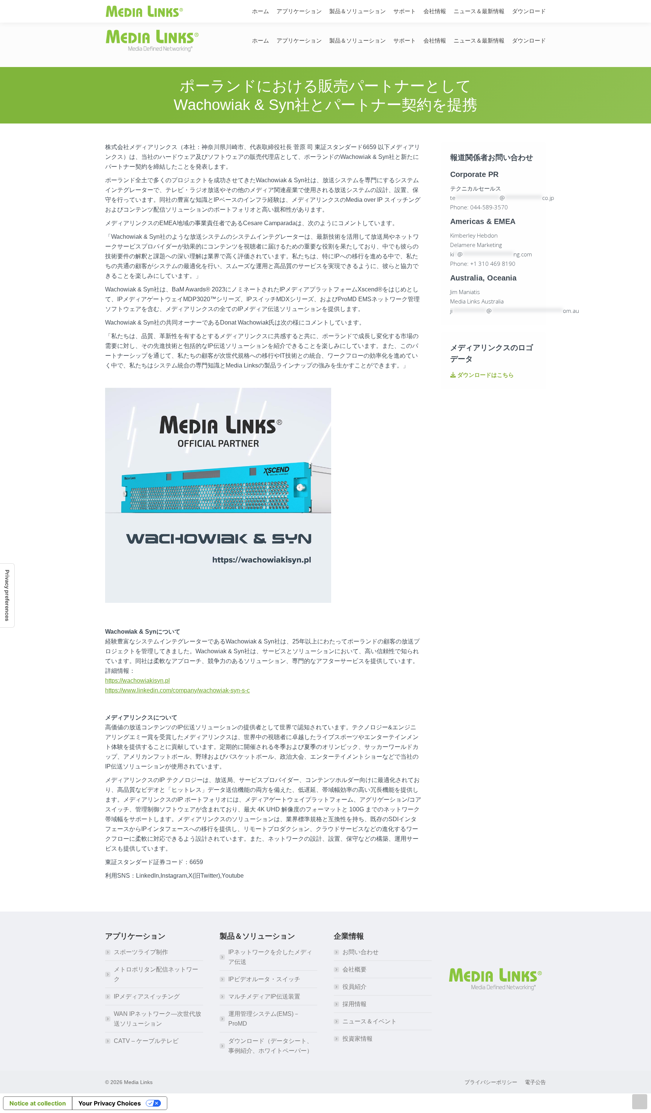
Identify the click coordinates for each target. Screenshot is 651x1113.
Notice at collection (37, 1103)
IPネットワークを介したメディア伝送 (270, 957)
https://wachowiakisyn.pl (137, 680)
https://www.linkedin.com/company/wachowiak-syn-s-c (177, 690)
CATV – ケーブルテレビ (146, 1041)
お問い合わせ (360, 952)
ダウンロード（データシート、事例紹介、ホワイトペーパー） (270, 1046)
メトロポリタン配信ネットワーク (156, 974)
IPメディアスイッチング (147, 996)
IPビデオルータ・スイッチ (264, 979)
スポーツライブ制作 (141, 952)
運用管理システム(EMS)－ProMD (264, 1019)
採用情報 (354, 1004)
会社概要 (354, 969)
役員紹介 (354, 986)
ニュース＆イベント (369, 1021)
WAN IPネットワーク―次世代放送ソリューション (157, 1019)
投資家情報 (357, 1038)
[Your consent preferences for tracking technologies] (7, 595)
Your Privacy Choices (109, 1103)
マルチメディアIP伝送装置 (264, 996)
